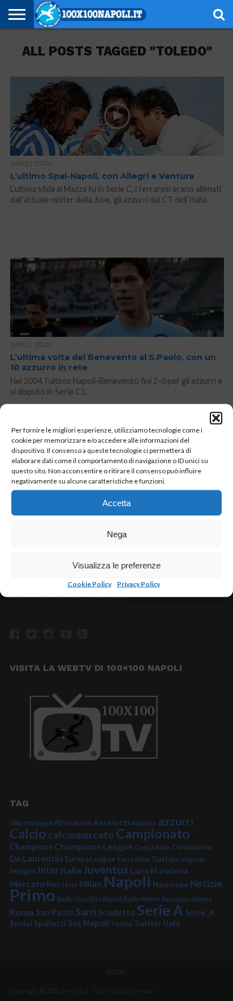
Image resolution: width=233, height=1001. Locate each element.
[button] (216, 418)
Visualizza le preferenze (116, 565)
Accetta (116, 502)
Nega (117, 533)
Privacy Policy (138, 584)
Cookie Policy (89, 584)
